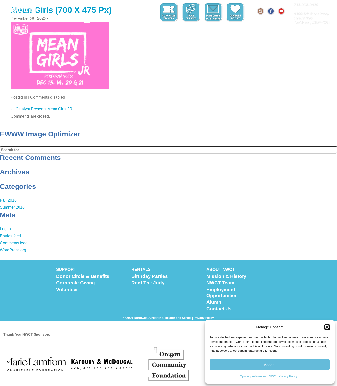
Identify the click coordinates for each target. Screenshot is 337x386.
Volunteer (67, 289)
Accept (269, 365)
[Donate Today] (236, 12)
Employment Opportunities (222, 292)
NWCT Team (220, 282)
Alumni (214, 302)
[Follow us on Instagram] (261, 11)
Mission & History (226, 276)
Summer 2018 (12, 207)
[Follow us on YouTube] (281, 11)
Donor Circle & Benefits (82, 276)
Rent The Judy (148, 282)
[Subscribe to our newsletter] (214, 12)
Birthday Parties (149, 276)
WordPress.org (13, 250)
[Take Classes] (191, 12)
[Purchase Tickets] (169, 12)
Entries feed (10, 236)
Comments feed (14, 243)
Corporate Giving (75, 282)
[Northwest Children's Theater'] (21, 11)
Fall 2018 (8, 200)
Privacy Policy (204, 318)
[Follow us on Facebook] (271, 11)
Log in (5, 229)
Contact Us (219, 308)
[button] (327, 327)
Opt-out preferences (253, 376)
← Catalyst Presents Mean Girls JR (41, 109)
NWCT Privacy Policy (283, 376)
